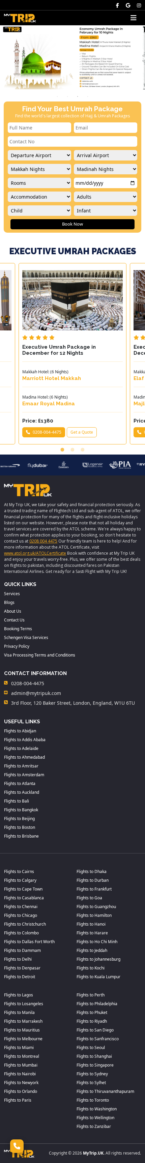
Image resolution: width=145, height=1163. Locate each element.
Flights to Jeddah (92, 950)
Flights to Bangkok (21, 810)
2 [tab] (67, 96)
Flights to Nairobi (20, 1074)
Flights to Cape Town (23, 889)
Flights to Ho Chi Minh (97, 941)
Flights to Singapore (95, 1065)
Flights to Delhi (18, 959)
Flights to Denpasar (22, 968)
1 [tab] (57, 96)
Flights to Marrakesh (23, 1021)
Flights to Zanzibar (94, 1126)
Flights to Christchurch (25, 924)
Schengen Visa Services (26, 637)
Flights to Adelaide (21, 748)
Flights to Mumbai (20, 1065)
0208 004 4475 (43, 541)
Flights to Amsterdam (24, 775)
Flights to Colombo (21, 933)
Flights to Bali (16, 801)
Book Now (72, 224)
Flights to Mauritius (22, 1030)
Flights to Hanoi (91, 924)
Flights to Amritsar (21, 766)
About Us (12, 611)
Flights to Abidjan (20, 731)
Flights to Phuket (92, 1012)
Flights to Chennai (20, 906)
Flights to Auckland (21, 792)
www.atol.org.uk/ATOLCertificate (35, 553)
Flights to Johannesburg (98, 959)
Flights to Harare (92, 933)
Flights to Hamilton (94, 915)
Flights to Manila (19, 1012)
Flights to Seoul (91, 1047)
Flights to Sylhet (91, 1082)
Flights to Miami (19, 1047)
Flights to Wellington (95, 1118)
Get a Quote (81, 432)
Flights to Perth (91, 995)
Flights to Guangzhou (96, 906)
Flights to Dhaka (92, 871)
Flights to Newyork (21, 1082)
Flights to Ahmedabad (24, 757)
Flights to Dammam (22, 950)
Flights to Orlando (20, 1091)
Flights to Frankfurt (94, 889)
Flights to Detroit (19, 977)
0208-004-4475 (47, 432)
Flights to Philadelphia (97, 1004)
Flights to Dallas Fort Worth (29, 941)
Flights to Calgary (20, 880)
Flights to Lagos (18, 995)
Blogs (9, 602)
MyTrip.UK (93, 1153)
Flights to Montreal (21, 1056)
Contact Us (14, 620)
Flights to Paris (17, 1100)
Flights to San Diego (95, 1030)
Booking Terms (18, 629)
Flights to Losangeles (23, 1004)
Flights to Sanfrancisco (98, 1039)
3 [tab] (77, 96)
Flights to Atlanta (19, 783)
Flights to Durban (93, 880)
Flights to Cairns (19, 871)
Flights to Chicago (20, 915)
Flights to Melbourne (23, 1039)
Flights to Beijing (19, 818)
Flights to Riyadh (92, 1021)
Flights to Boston (19, 827)
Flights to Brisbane (21, 836)
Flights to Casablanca (24, 898)
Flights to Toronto (93, 1100)
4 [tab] (87, 96)
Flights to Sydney (92, 1074)
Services (12, 594)
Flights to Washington (97, 1109)
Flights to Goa (89, 898)
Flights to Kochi (91, 968)
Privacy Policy (16, 646)
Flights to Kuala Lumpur (98, 977)
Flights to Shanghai (94, 1056)
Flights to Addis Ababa (25, 740)
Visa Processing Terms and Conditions (39, 655)
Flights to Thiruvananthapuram (105, 1091)
